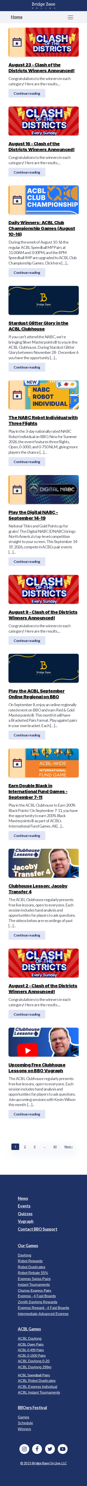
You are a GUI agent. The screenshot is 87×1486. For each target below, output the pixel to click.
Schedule (25, 1423)
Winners (24, 1429)
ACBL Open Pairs (31, 1344)
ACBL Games (29, 1328)
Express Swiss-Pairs (34, 1279)
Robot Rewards (30, 1261)
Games (23, 1417)
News (23, 1198)
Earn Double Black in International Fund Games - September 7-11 (37, 791)
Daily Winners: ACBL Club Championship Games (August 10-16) (41, 228)
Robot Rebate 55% (33, 1273)
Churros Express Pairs (34, 1290)
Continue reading (27, 93)
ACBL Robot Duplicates (37, 1381)
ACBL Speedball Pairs (34, 1375)
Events (24, 1205)
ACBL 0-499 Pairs (31, 1350)
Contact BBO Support (37, 1229)
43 (55, 1146)
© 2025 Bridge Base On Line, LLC (43, 1463)
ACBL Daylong (29, 1338)
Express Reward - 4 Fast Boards (43, 1308)
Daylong (24, 1255)
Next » (68, 1146)
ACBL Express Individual (37, 1387)
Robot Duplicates (31, 1267)
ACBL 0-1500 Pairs (32, 1355)
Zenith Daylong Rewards (37, 1302)
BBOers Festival (32, 1407)
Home (17, 16)
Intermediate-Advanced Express (43, 1314)
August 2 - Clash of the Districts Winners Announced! (42, 988)
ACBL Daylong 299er (35, 1367)
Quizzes (25, 1213)
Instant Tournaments (34, 1285)
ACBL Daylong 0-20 (34, 1361)
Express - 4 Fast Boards (37, 1296)
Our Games (28, 1245)
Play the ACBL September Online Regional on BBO (36, 693)
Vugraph (25, 1221)
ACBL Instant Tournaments (39, 1392)
